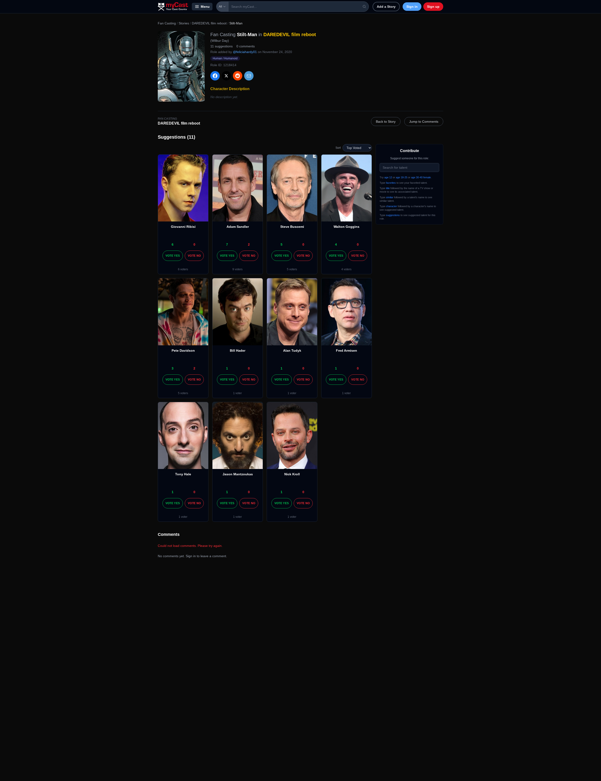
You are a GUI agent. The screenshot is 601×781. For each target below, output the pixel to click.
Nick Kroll (292, 474)
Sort (338, 147)
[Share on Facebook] (215, 75)
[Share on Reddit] (237, 75)
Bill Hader (237, 350)
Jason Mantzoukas (238, 474)
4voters (346, 269)
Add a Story (386, 6)
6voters (183, 269)
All (220, 6)
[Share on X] (226, 75)
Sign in (412, 6)
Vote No (194, 255)
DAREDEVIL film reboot (209, 23)
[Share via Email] (249, 75)
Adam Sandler (238, 227)
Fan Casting (167, 23)
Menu (205, 6)
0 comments (245, 46)
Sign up (433, 6)
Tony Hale (183, 474)
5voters (292, 269)
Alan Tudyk (292, 350)
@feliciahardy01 (245, 52)
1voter (237, 393)
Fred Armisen (346, 350)
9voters (237, 269)
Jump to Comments (423, 121)
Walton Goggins (346, 227)
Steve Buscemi (292, 227)
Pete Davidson (183, 350)
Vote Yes (173, 255)
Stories (184, 23)
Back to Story (386, 121)
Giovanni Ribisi (183, 227)
